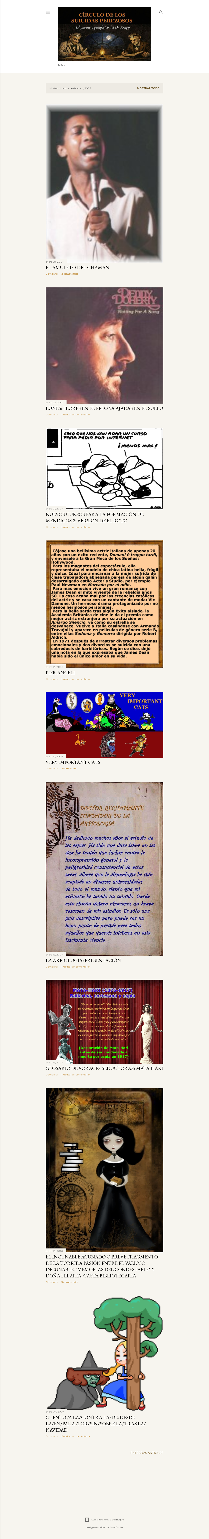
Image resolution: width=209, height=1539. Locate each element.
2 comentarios (69, 273)
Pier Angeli (60, 672)
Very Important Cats (73, 762)
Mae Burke (116, 1527)
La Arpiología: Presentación (83, 960)
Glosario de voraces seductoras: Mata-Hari (104, 1068)
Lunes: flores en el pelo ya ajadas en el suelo (104, 408)
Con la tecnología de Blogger (108, 1519)
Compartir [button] (52, 273)
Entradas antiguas (146, 1453)
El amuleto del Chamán (77, 267)
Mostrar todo (148, 88)
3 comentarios (69, 1282)
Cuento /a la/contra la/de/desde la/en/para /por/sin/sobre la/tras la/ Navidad (96, 1423)
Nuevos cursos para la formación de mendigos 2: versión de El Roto (95, 517)
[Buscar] (160, 11)
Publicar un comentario (75, 414)
